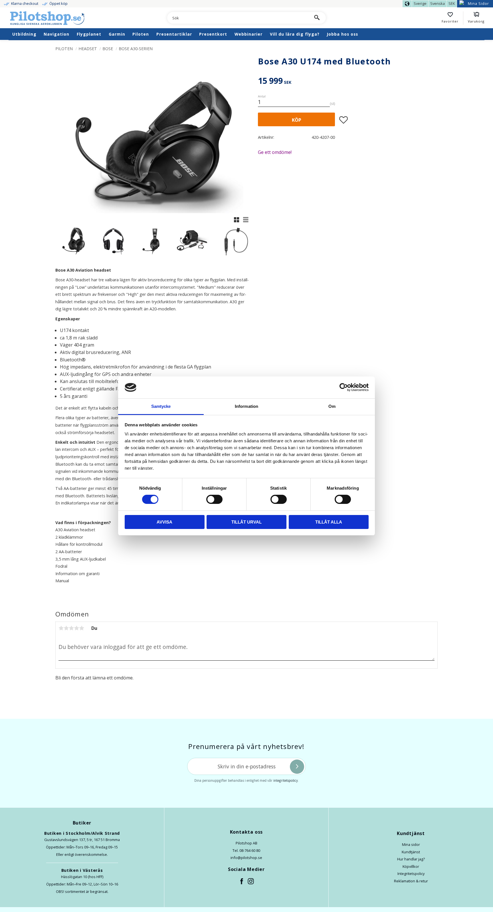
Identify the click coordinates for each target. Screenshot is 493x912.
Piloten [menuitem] (140, 34)
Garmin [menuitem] (117, 34)
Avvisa (164, 522)
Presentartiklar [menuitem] (174, 34)
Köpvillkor (411, 866)
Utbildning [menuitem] (24, 34)
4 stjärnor (76, 628)
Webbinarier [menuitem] (248, 34)
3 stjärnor (71, 628)
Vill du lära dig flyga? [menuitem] (295, 34)
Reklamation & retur (411, 880)
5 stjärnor (81, 628)
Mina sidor (411, 844)
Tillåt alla (328, 522)
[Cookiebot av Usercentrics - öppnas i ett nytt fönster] (344, 387)
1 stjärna (61, 628)
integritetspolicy (285, 780)
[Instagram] (251, 881)
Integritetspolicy (411, 873)
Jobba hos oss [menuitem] (342, 34)
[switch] (214, 499)
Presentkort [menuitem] (213, 34)
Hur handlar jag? (411, 859)
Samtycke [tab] (161, 406)
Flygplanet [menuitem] (89, 34)
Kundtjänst (411, 851)
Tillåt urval (246, 522)
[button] (452, 18)
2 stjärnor (66, 628)
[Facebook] (241, 881)
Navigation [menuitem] (56, 34)
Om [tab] (332, 406)
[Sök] (316, 18)
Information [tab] (246, 406)
